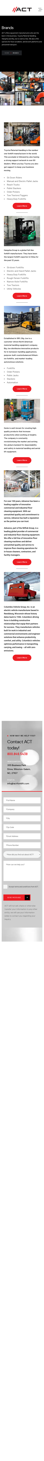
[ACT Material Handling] (22, 9)
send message (14, 897)
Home (7, 53)
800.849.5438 (17, 754)
